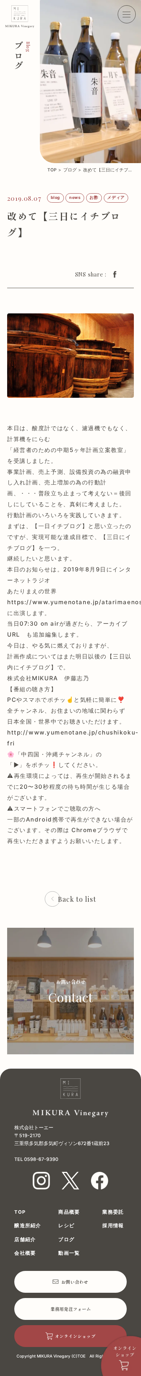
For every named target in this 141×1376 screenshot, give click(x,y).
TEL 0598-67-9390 (36, 1159)
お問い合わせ (74, 1282)
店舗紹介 (25, 1239)
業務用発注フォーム (70, 1309)
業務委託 (113, 1212)
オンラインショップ (75, 1336)
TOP (51, 170)
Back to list (77, 899)
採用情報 (113, 1225)
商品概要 (69, 1212)
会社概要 (25, 1253)
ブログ (70, 170)
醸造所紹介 (27, 1225)
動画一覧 (69, 1253)
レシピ (66, 1225)
